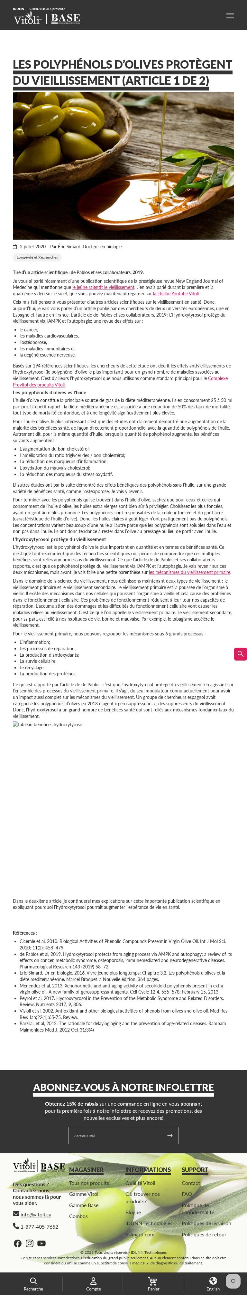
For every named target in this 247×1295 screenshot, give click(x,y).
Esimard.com (139, 1234)
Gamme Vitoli (84, 1194)
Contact (191, 1183)
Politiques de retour (204, 1234)
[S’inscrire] (170, 1135)
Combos (78, 1216)
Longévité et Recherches (37, 257)
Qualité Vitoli (140, 1183)
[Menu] (228, 16)
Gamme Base (83, 1205)
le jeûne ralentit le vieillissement (103, 287)
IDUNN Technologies (148, 1223)
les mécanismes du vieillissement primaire (189, 572)
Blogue (133, 1212)
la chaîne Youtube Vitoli (176, 293)
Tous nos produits (89, 1183)
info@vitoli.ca (36, 1214)
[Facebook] (18, 1243)
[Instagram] (29, 1243)
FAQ (187, 1194)
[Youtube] (41, 1243)
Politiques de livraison (206, 1223)
